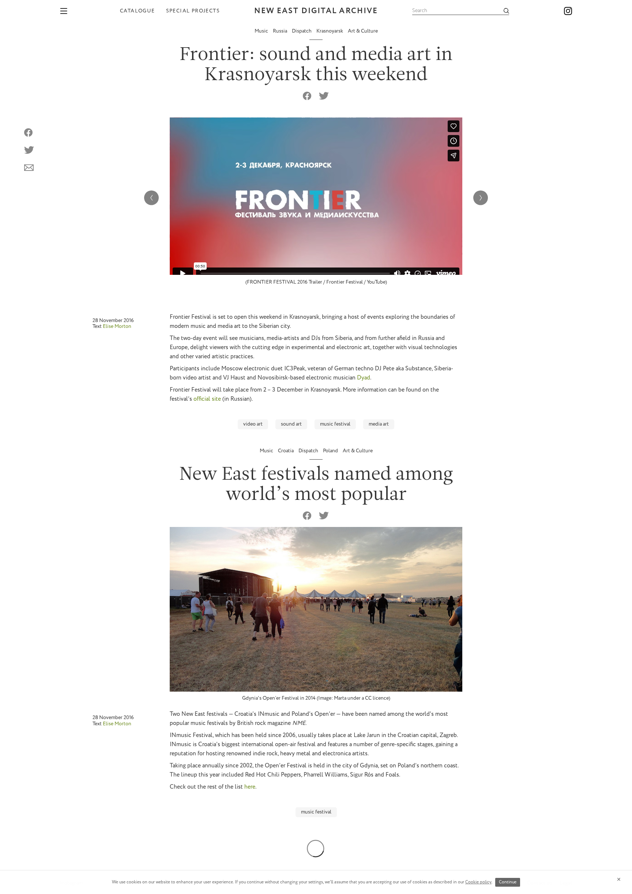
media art (379, 424)
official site (207, 399)
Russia (280, 31)
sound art (291, 424)
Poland (331, 451)
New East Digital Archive (316, 11)
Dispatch (302, 31)
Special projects (193, 11)
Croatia (286, 451)
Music (262, 31)
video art (253, 424)
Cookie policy (478, 882)
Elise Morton (117, 326)
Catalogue (137, 11)
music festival (335, 424)
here (249, 787)
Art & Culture (363, 31)
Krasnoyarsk (330, 31)
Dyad (363, 378)
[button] (480, 197)
